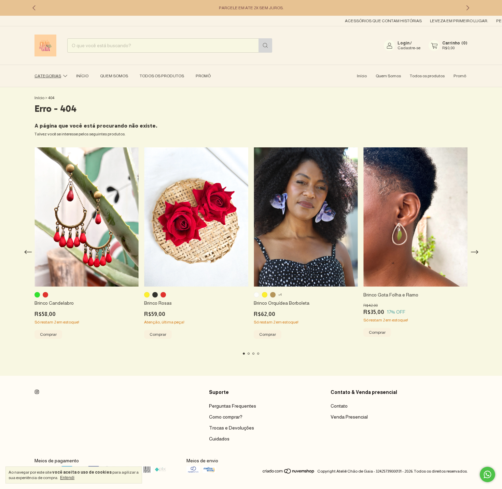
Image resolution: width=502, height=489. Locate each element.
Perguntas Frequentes (232, 406)
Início (82, 76)
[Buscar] (265, 45)
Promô (203, 76)
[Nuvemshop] (288, 473)
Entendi (67, 477)
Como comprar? (225, 417)
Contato (339, 406)
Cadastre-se (409, 47)
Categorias (47, 76)
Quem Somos (114, 76)
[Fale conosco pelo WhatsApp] (487, 474)
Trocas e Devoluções (231, 428)
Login (403, 43)
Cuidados (219, 438)
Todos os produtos (162, 76)
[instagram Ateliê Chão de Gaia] (36, 392)
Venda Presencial (349, 417)
